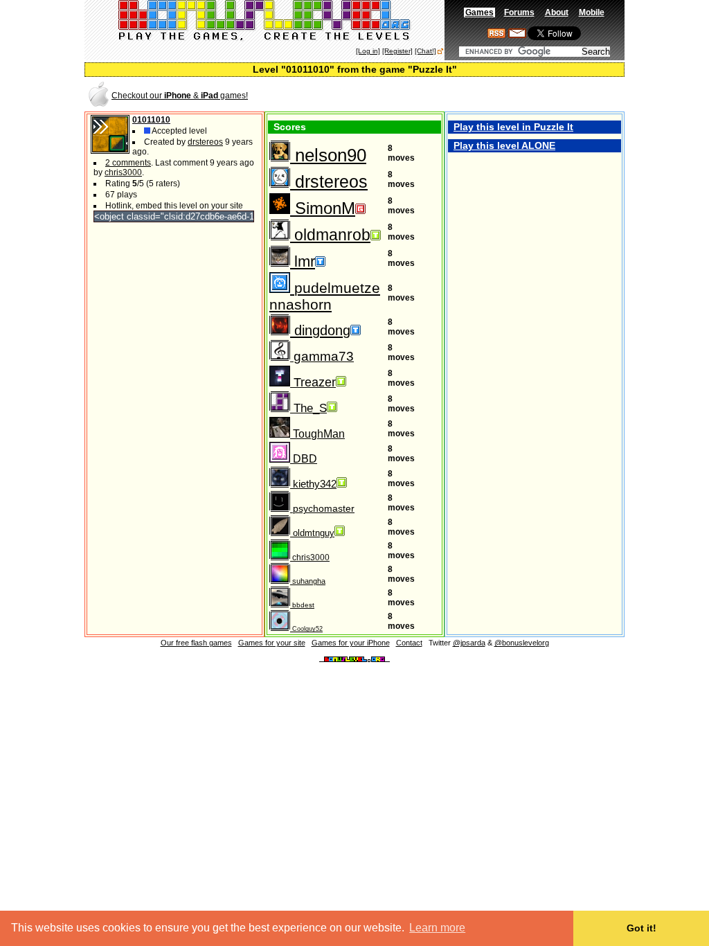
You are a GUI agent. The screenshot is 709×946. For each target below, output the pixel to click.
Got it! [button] (641, 928)
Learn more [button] (437, 928)
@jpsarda (469, 643)
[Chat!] (425, 51)
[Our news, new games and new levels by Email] (517, 35)
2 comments (128, 163)
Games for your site (271, 643)
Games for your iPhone (351, 643)
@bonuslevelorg (521, 643)
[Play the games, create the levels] (264, 39)
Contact (409, 643)
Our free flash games (196, 643)
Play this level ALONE (504, 145)
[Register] (397, 51)
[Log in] (368, 51)
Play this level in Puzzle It (513, 126)
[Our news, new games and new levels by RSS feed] (496, 35)
